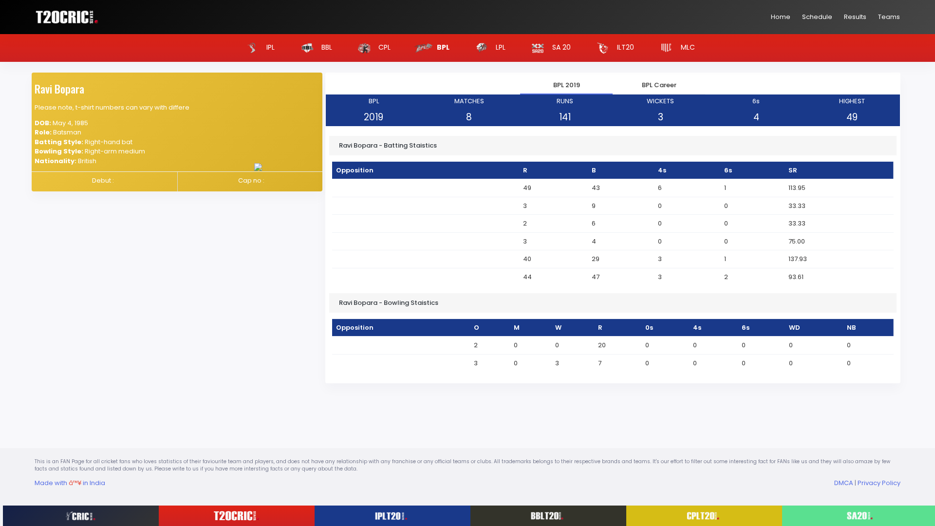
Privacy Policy (879, 483)
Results (855, 16)
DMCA (843, 483)
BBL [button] (325, 47)
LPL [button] (499, 47)
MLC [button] (687, 47)
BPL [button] (442, 47)
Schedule (817, 16)
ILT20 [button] (624, 47)
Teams (889, 16)
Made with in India (70, 483)
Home (780, 16)
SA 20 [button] (560, 47)
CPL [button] (383, 47)
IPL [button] (269, 47)
